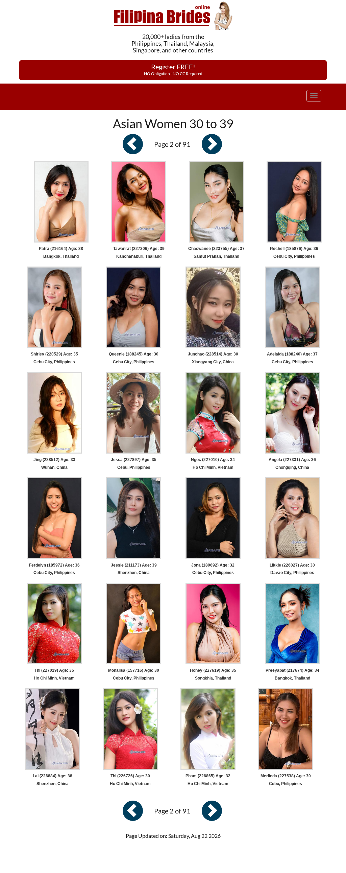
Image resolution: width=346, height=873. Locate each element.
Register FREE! (173, 69)
